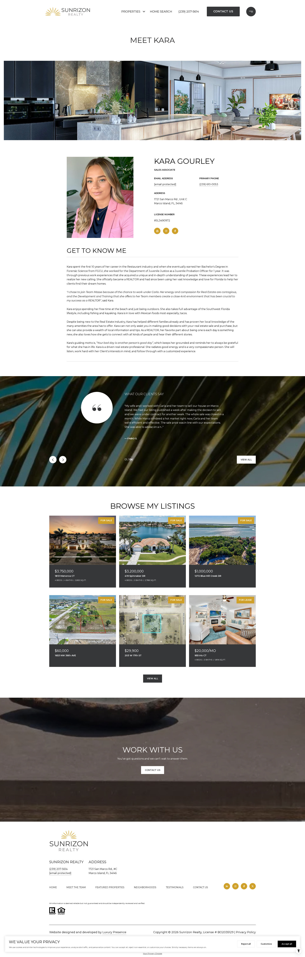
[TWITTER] (252, 886)
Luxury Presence (114, 932)
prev (53, 459)
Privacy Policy (246, 932)
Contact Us (200, 887)
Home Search (161, 11)
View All (246, 459)
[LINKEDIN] (227, 886)
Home (53, 887)
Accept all (287, 944)
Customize (266, 944)
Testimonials (174, 887)
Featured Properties (109, 887)
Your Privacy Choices (152, 953)
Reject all (246, 944)
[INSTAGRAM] (166, 231)
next (62, 459)
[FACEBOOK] (175, 231)
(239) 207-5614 (188, 11)
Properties (130, 11)
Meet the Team (76, 887)
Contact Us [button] (223, 11)
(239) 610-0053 (208, 184)
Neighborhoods (145, 887)
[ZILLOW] (157, 231)
